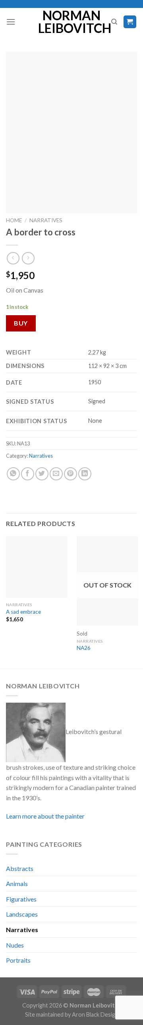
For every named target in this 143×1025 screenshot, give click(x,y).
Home (14, 220)
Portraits (18, 960)
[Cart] (130, 22)
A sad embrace (23, 612)
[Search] (114, 21)
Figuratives (21, 899)
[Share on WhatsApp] (13, 473)
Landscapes (22, 914)
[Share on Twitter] (41, 473)
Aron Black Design (95, 1014)
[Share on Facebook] (27, 473)
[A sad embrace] (37, 567)
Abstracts (19, 868)
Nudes (15, 945)
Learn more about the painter (45, 816)
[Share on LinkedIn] (84, 473)
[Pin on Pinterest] (70, 473)
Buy (20, 323)
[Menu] (10, 21)
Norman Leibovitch (71, 22)
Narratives (45, 220)
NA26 (84, 648)
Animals (17, 883)
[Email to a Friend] (56, 473)
